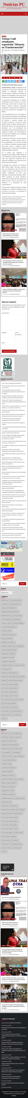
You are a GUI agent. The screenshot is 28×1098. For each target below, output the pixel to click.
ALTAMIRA (4, 230)
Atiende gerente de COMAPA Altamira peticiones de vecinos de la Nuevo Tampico (12, 458)
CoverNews (17, 1093)
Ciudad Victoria (6, 623)
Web (3, 343)
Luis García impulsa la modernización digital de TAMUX (13, 423)
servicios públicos (7, 714)
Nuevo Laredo (19, 699)
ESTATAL (4, 36)
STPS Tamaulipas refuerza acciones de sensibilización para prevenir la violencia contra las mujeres (13, 262)
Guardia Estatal (19, 665)
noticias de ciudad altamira (10, 684)
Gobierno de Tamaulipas (8, 661)
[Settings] (19, 78)
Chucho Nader (6, 619)
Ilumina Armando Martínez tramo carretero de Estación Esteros (13, 411)
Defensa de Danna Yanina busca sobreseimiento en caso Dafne (13, 386)
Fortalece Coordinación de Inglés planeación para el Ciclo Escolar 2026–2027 (14, 442)
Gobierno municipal (7, 665)
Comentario (5, 313)
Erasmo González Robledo (9, 650)
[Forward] (14, 78)
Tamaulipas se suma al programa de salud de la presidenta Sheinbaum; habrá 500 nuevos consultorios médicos (13, 482)
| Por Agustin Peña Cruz (14, 237)
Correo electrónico (18, 334)
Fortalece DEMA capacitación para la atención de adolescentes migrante (14, 509)
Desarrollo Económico (8, 642)
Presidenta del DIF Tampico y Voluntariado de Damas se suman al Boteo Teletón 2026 (13, 534)
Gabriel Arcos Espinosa (8, 653)
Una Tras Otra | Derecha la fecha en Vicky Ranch (13, 537)
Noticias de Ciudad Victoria (10, 695)
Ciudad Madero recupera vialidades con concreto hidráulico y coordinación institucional (14, 406)
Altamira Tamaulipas (15, 604)
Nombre (4, 332)
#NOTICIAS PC (8, 196)
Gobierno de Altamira (8, 657)
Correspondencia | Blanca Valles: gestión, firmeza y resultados (14, 427)
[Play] (4, 78)
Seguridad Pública (16, 711)
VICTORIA (9, 257)
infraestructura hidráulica (10, 672)
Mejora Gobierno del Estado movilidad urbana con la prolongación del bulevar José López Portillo (13, 515)
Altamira (4, 604)
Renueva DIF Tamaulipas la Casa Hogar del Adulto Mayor (12, 505)
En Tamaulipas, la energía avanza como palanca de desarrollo (14, 446)
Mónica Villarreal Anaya (15, 680)
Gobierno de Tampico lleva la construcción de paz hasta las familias (14, 501)
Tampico (4, 718)
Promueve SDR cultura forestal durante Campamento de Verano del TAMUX (11, 419)
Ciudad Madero (16, 619)
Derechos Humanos (7, 638)
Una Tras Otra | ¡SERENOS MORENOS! (11, 383)
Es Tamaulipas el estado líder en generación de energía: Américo (13, 520)
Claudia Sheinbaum (18, 623)
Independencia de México (15, 199)
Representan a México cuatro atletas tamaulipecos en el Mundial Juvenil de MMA (12, 450)
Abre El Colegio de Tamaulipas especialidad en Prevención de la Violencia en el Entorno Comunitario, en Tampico (13, 437)
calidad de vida (17, 615)
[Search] (26, 14)
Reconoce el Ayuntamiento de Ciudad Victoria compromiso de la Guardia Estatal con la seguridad (13, 468)
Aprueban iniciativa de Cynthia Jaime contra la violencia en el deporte (13, 462)
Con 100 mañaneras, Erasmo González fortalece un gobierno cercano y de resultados (13, 524)
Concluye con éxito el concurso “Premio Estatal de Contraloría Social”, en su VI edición (13, 477)
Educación (23, 196)
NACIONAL (14, 230)
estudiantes (4, 198)
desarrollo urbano (7, 646)
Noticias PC (14, 4)
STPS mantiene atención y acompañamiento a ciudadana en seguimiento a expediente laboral (13, 491)
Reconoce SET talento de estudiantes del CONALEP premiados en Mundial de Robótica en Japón (14, 401)
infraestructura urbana (9, 676)
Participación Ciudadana (9, 703)
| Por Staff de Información (15, 265)
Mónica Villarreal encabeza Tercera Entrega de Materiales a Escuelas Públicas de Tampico (13, 415)
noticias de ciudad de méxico (10, 688)
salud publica (5, 711)
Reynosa (15, 707)
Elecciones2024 (19, 646)
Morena (4, 680)
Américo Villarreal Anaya (9, 608)
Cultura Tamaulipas (16, 196)
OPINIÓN (3, 893)
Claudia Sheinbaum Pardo (9, 627)
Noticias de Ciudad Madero (9, 692)
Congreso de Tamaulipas (9, 634)
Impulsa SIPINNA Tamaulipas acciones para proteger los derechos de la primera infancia (14, 290)
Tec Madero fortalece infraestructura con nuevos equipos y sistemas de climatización (14, 431)
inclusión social (6, 669)
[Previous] (9, 78)
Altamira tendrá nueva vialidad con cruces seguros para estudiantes (12, 487)
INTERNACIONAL (10, 1001)
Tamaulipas (17, 714)
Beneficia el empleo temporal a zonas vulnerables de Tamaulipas (14, 473)
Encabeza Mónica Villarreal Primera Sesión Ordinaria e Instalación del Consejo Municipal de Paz (13, 529)
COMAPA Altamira (6, 630)
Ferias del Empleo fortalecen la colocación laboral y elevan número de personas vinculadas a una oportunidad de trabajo (14, 496)
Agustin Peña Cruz (16, 600)
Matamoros (21, 676)
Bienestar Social (6, 615)
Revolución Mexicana (11, 202)
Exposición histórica (12, 198)
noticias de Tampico (7, 699)
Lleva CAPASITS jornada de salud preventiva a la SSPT (13, 454)
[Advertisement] (14, 24)
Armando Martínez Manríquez (10, 611)
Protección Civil (6, 707)
